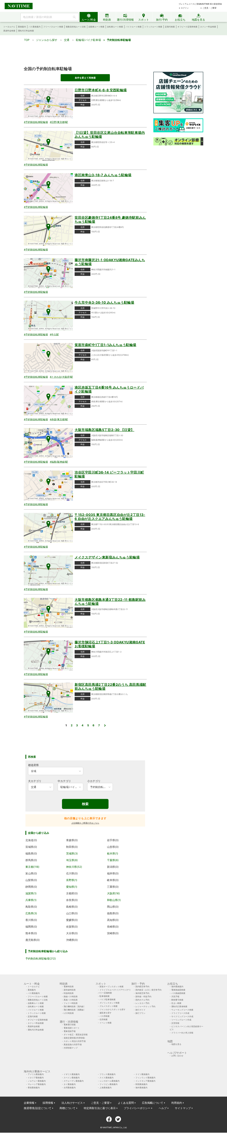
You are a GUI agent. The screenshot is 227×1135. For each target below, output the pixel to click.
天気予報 (175, 996)
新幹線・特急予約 (143, 996)
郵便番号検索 (177, 1000)
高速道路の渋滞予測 (73, 1044)
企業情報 (29, 1102)
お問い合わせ (177, 1055)
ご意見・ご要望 (209, 8)
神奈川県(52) (74, 866)
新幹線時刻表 (70, 990)
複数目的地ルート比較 (76, 26)
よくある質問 (126, 1102)
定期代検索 (170, 26)
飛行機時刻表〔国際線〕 (75, 1010)
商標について (67, 1108)
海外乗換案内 (177, 986)
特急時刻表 (69, 993)
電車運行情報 (70, 1024)
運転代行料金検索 (26, 30)
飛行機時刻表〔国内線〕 (75, 1006)
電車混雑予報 (70, 1031)
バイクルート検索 (134, 26)
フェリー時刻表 (71, 1003)
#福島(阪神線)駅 (59, 461)
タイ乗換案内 (70, 1084)
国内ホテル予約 (142, 1000)
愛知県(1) (71, 886)
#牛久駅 (54, 334)
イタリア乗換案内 (36, 1077)
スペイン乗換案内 (72, 1077)
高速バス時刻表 (71, 1000)
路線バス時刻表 (71, 996)
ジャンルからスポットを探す (112, 1009)
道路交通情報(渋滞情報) (74, 1038)
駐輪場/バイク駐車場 (88, 40)
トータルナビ (9, 26)
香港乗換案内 (34, 1087)
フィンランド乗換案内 (145, 1077)
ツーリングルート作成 (181, 1019)
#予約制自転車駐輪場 (36, 122)
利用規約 (176, 1102)
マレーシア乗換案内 (37, 1084)
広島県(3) (31, 913)
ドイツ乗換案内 (142, 1074)
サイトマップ (183, 1108)
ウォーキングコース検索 (182, 1010)
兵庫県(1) (31, 900)
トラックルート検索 (153, 26)
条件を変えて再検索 (85, 77)
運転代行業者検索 (179, 1006)
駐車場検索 (105, 996)
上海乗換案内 (106, 1087)
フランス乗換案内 (107, 1074)
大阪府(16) (113, 893)
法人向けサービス (72, 1102)
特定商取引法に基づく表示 (100, 1108)
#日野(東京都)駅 (59, 122)
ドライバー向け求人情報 (182, 1032)
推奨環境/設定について (37, 1108)
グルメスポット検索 (108, 1006)
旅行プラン (140, 1013)
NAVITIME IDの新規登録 (211, 4)
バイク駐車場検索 (107, 999)
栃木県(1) (112, 853)
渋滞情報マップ (71, 1048)
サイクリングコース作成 (182, 1016)
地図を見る (176, 1044)
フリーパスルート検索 (53, 26)
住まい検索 (176, 1003)
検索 (85, 804)
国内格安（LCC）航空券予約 (148, 990)
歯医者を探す (106, 1013)
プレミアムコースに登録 (189, 4)
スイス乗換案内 (107, 1077)
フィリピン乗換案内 (108, 1084)
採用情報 (48, 1102)
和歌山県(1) (114, 900)
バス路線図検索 (178, 993)
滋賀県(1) (31, 893)
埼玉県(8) (72, 860)
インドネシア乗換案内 (145, 1081)
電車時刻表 (69, 986)
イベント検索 (106, 1022)
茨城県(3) (72, 853)
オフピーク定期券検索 (187, 26)
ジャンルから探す (46, 40)
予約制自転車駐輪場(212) (40, 958)
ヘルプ (163, 1108)
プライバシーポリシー (137, 1108)
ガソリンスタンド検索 (109, 1003)
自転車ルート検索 (115, 26)
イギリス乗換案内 (72, 1074)
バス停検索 (105, 1016)
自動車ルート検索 (96, 26)
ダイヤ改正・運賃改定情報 (76, 1034)
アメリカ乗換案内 (36, 1074)
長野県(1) (71, 880)
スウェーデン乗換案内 (74, 1081)
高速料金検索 (9, 30)
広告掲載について (152, 1102)
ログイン (185, 8)
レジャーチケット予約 (145, 1006)
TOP (26, 40)
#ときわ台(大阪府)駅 (61, 376)
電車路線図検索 (178, 990)
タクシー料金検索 (208, 26)
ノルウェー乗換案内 (37, 1081)
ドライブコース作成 (180, 1013)
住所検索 (104, 1019)
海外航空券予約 (142, 993)
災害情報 (175, 1023)
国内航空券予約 (142, 986)
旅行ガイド (140, 1010)
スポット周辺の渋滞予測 (75, 1041)
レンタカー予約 (142, 1003)
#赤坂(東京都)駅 (59, 419)
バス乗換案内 (35, 26)
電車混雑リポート (72, 1028)
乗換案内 (22, 26)
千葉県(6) (113, 860)
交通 (66, 40)
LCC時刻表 (69, 1013)
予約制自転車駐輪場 (119, 40)
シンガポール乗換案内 (109, 1081)
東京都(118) (32, 866)
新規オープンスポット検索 (111, 986)
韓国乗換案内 (141, 1084)
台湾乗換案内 (70, 1087)
